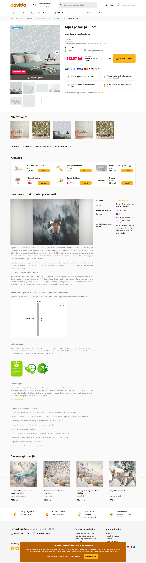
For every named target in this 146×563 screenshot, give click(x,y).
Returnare (78, 541)
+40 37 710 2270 (21, 533)
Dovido (100, 92)
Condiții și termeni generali (84, 533)
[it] (131, 547)
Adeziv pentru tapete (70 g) (120, 166)
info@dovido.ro (43, 533)
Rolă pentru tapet (74, 166)
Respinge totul (75, 556)
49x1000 (69, 39)
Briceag (112, 178)
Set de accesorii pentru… (36, 166)
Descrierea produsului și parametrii (36, 146)
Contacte (109, 539)
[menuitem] (20, 13)
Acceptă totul (90, 556)
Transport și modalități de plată (86, 539)
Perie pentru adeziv (33, 178)
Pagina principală (16, 18)
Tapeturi (29, 18)
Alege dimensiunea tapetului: (77, 34)
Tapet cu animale (54, 18)
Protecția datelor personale (84, 536)
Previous (3, 475)
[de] (128, 547)
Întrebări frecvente (112, 536)
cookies (31, 551)
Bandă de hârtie (73, 178)
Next (57, 52)
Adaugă (43, 171)
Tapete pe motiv (40, 18)
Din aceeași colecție (62, 146)
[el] (134, 547)
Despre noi (109, 533)
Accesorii (13, 146)
